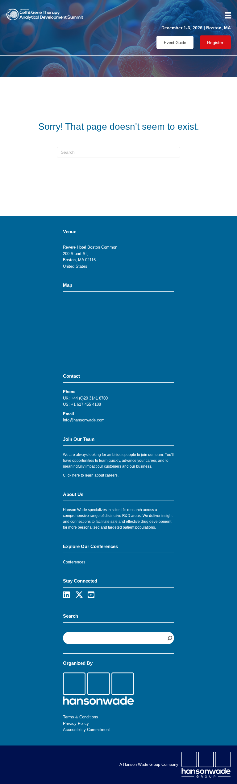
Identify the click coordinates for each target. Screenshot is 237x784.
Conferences (74, 562)
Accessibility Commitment (86, 729)
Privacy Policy (76, 723)
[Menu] (225, 15)
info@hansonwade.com (84, 420)
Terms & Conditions (80, 717)
